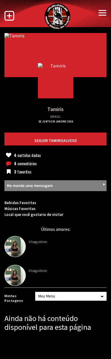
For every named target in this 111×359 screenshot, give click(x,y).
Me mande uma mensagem (30, 185)
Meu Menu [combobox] (46, 296)
